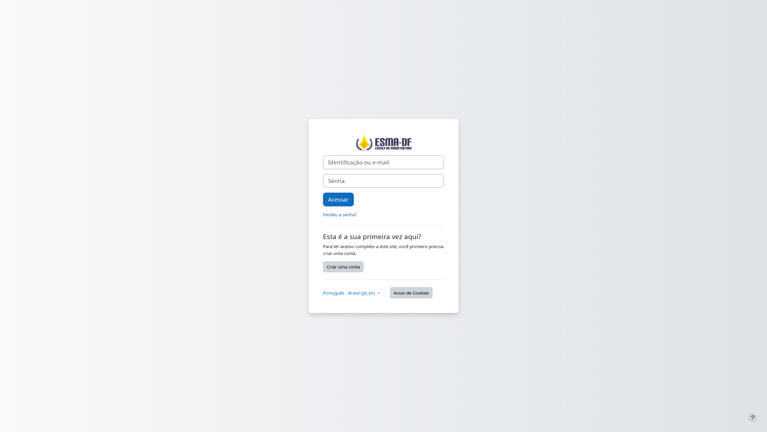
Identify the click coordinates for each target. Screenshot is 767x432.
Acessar (338, 199)
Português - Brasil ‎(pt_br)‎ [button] (349, 293)
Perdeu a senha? (340, 215)
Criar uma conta (343, 267)
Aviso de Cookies (411, 293)
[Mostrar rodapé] (752, 417)
